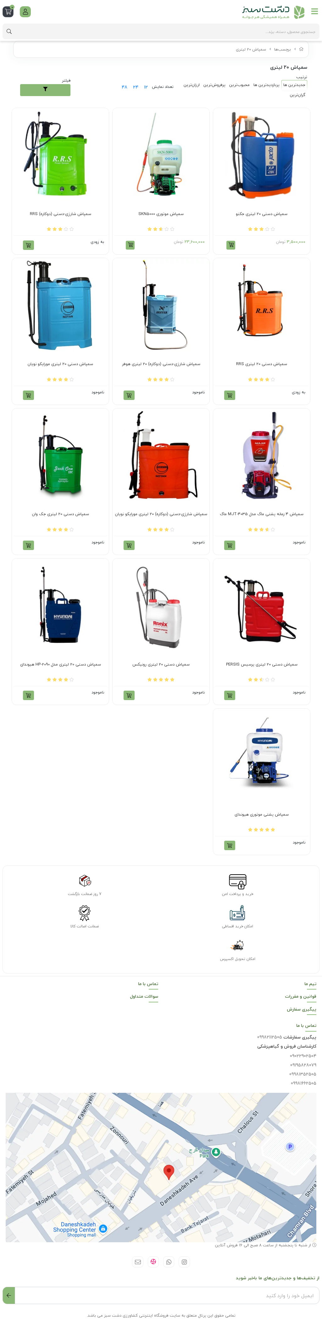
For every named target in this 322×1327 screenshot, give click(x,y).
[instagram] (184, 1261)
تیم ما (310, 984)
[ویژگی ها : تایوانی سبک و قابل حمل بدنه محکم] (261, 306)
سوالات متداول (144, 996)
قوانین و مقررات (300, 996)
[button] (231, 245)
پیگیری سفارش (301, 1009)
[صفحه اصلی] (301, 49)
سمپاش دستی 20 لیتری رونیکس (161, 664)
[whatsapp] (168, 1261)
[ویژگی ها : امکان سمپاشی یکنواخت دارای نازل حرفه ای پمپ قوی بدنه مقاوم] (261, 156)
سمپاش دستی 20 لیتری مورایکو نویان (60, 364)
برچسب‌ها (282, 49)
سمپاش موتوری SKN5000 (161, 214)
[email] (137, 1261)
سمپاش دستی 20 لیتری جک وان (60, 514)
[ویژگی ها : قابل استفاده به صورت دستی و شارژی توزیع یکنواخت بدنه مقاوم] (161, 456)
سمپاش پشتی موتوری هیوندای (262, 815)
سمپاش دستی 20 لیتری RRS (261, 364)
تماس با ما (148, 984)
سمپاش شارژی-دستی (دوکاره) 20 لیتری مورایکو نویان (161, 514)
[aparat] (153, 1262)
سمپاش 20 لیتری (251, 49)
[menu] (315, 11)
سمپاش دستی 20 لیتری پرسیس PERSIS (261, 664)
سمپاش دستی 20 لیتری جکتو (261, 214)
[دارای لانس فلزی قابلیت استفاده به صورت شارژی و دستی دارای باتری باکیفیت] (161, 306)
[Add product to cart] (28, 245)
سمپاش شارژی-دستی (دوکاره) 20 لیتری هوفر (161, 364)
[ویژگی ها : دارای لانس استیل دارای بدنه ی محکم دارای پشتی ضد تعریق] (60, 156)
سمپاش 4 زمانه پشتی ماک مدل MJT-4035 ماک (261, 514)
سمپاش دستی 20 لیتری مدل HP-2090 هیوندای (60, 664)
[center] (9, 31)
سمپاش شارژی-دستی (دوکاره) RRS (60, 214)
